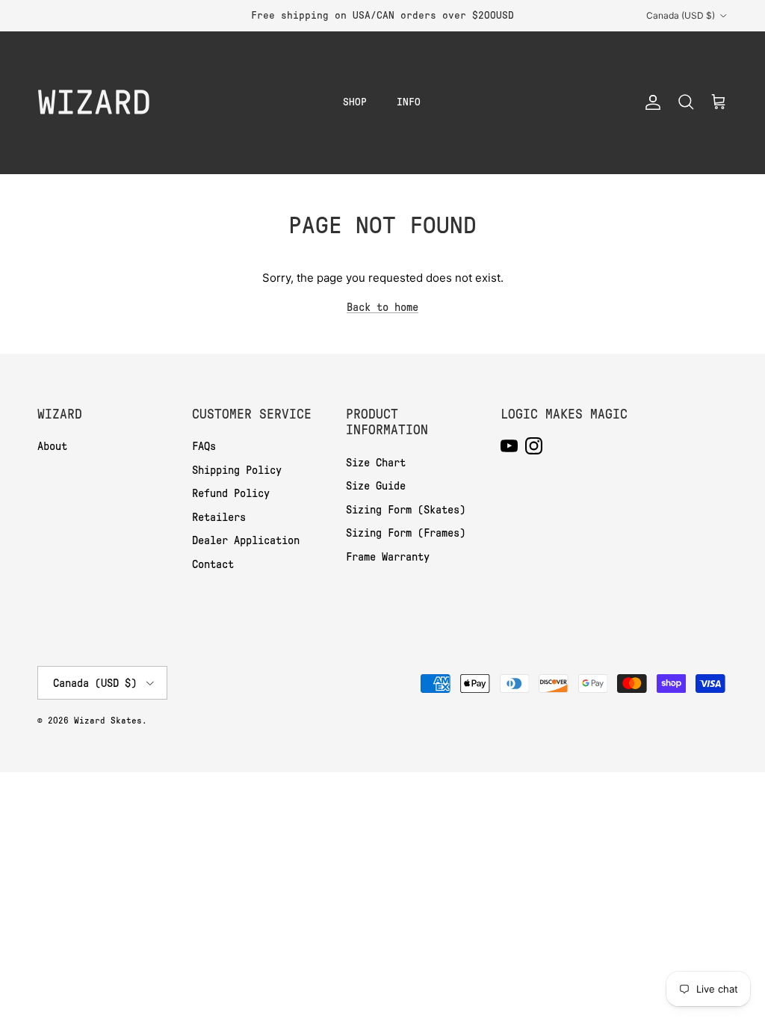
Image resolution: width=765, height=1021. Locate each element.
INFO (409, 102)
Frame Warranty (388, 557)
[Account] (650, 102)
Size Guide (376, 486)
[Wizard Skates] (93, 102)
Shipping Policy (237, 470)
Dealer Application (246, 540)
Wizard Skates (108, 720)
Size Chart (376, 463)
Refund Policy (231, 493)
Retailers (219, 517)
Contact (213, 564)
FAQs (204, 446)
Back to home (382, 307)
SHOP (355, 102)
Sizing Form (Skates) (405, 510)
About (52, 446)
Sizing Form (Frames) (405, 533)
